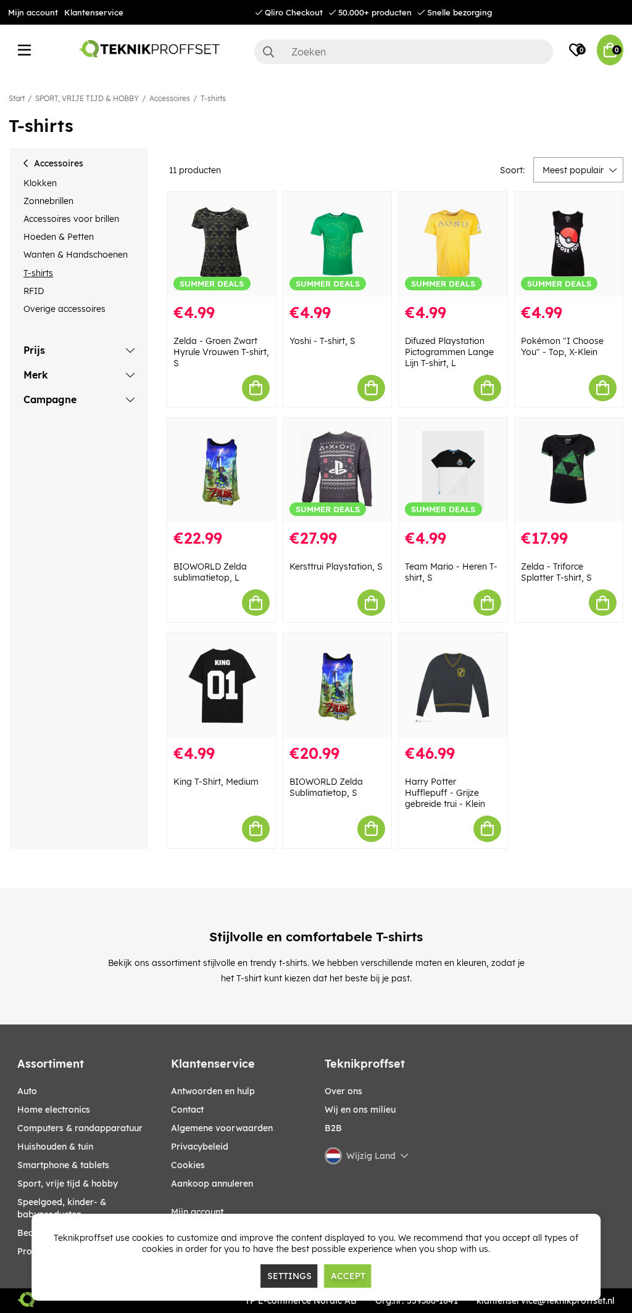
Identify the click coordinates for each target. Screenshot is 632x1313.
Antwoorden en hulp (213, 1091)
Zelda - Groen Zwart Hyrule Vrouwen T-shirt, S (221, 352)
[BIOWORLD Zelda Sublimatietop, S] (337, 684)
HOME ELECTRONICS (53, 1109)
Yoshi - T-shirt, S (322, 340)
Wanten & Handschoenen (75, 254)
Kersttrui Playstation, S (336, 566)
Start (17, 98)
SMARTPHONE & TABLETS (63, 1165)
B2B (333, 1128)
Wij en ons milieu (360, 1109)
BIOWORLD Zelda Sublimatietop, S (326, 787)
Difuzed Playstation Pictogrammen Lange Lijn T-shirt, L (449, 352)
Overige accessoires (64, 308)
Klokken (40, 183)
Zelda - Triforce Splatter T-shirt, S (556, 572)
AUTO (27, 1091)
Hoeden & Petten (58, 236)
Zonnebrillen (48, 201)
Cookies (188, 1165)
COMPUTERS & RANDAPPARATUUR (80, 1128)
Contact (187, 1109)
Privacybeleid (199, 1146)
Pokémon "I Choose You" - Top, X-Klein (562, 346)
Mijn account (33, 12)
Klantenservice (93, 12)
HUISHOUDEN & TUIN (55, 1146)
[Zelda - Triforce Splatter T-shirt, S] (569, 470)
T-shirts (213, 98)
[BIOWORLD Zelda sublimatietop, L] (221, 470)
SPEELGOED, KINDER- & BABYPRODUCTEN (61, 1208)
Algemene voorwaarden (222, 1128)
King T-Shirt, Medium (216, 781)
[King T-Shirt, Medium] (221, 684)
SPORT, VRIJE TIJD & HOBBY (87, 98)
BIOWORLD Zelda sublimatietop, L (210, 572)
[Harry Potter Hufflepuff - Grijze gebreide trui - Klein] (453, 684)
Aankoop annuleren (212, 1183)
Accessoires (169, 98)
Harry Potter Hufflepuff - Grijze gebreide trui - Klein (445, 792)
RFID (33, 291)
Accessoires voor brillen (71, 218)
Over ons (343, 1091)
